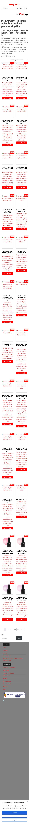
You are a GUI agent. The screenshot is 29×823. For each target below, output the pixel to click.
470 (20, 629)
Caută (2, 635)
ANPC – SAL (5, 686)
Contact (4, 648)
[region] (14, 811)
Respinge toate (14, 820)
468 (15, 629)
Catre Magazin (7, 98)
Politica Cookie (6, 670)
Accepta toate (14, 812)
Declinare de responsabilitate (9, 667)
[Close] (27, 801)
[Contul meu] (17, 14)
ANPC (4, 689)
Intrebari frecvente (7, 656)
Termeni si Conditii (7, 684)
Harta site (5, 653)
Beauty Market (14, 4)
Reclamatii (5, 678)
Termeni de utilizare (7, 681)
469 (18, 629)
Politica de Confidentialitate (8, 673)
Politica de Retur (6, 676)
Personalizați (14, 816)
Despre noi (5, 650)
